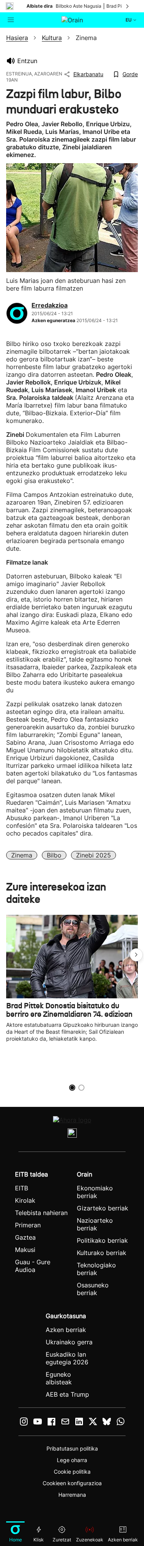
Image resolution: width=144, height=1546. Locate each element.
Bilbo (54, 855)
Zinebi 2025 (93, 855)
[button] (136, 954)
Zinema (21, 855)
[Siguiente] (127, 6)
